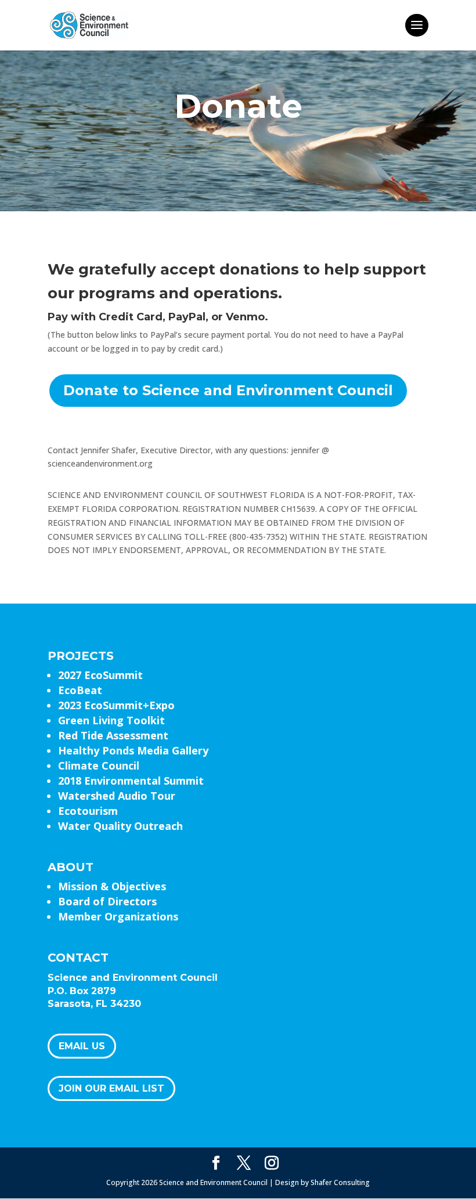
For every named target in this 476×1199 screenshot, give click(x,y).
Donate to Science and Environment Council (228, 390)
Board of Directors (107, 901)
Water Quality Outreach (120, 826)
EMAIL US (82, 1046)
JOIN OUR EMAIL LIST (111, 1088)
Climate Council (98, 765)
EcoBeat (80, 690)
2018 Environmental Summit (131, 781)
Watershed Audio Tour (116, 796)
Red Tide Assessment (113, 735)
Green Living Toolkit (111, 720)
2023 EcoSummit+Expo (116, 705)
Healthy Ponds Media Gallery (133, 750)
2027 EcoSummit (100, 675)
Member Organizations (118, 916)
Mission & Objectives (112, 886)
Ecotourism (88, 811)
